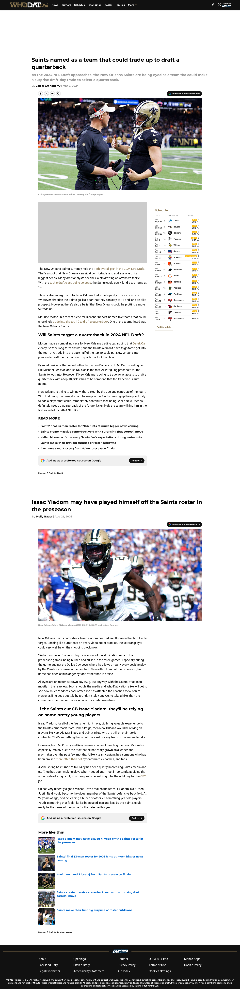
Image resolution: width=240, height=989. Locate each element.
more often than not (69, 759)
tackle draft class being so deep (70, 282)
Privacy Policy (127, 965)
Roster (108, 4)
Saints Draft (56, 473)
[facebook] (213, 4)
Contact (123, 959)
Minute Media (21, 980)
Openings (79, 959)
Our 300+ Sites (158, 959)
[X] (219, 4)
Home (42, 473)
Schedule (80, 4)
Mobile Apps (192, 959)
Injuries (120, 4)
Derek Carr (140, 343)
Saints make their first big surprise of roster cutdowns (78, 442)
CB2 (143, 776)
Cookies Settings (160, 971)
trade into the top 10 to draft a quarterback (80, 321)
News (55, 4)
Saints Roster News (60, 932)
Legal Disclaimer (49, 971)
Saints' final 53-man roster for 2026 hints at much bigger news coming (90, 426)
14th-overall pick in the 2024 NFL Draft (119, 268)
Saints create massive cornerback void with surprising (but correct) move (92, 431)
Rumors (66, 4)
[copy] (58, 93)
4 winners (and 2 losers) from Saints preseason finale (77, 448)
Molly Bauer (44, 516)
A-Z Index (124, 971)
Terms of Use (157, 965)
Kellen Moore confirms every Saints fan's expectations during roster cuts (91, 437)
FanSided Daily (48, 965)
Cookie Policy (193, 965)
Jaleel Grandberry (48, 85)
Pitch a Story (81, 965)
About (42, 959)
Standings (95, 4)
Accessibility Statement (88, 971)
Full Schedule (164, 327)
